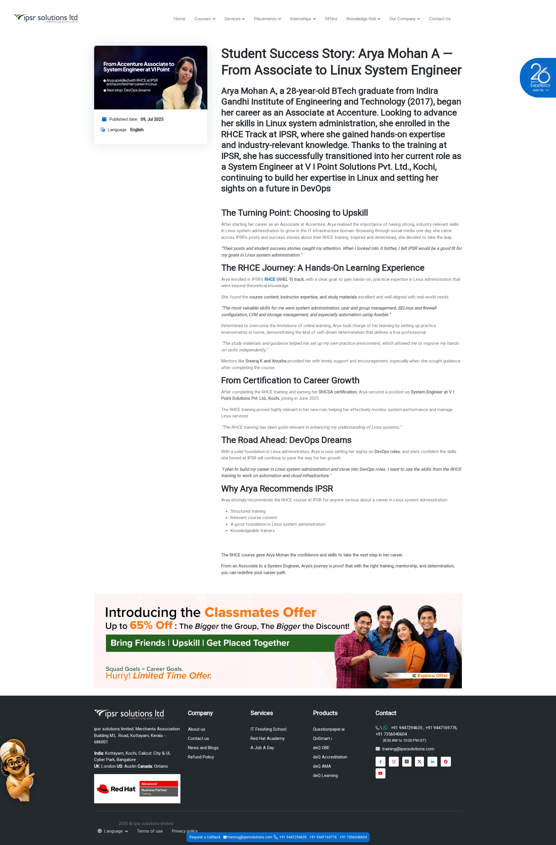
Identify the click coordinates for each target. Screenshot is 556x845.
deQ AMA (322, 766)
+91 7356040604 (391, 734)
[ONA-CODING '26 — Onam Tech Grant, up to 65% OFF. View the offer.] (17, 770)
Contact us (198, 738)
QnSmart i (322, 738)
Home (179, 18)
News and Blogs (203, 747)
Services (232, 18)
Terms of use (150, 831)
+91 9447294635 (406, 728)
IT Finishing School (268, 729)
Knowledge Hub (361, 18)
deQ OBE (321, 747)
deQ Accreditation (330, 757)
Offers (331, 18)
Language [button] (114, 831)
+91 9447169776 (440, 728)
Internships (300, 18)
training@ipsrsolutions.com (408, 749)
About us (196, 729)
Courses (203, 18)
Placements (265, 18)
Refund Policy (201, 757)
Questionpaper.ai (329, 729)
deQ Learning (325, 775)
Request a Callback (204, 837)
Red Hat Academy (267, 738)
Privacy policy (185, 831)
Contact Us (440, 18)
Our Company (402, 18)
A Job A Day (262, 747)
